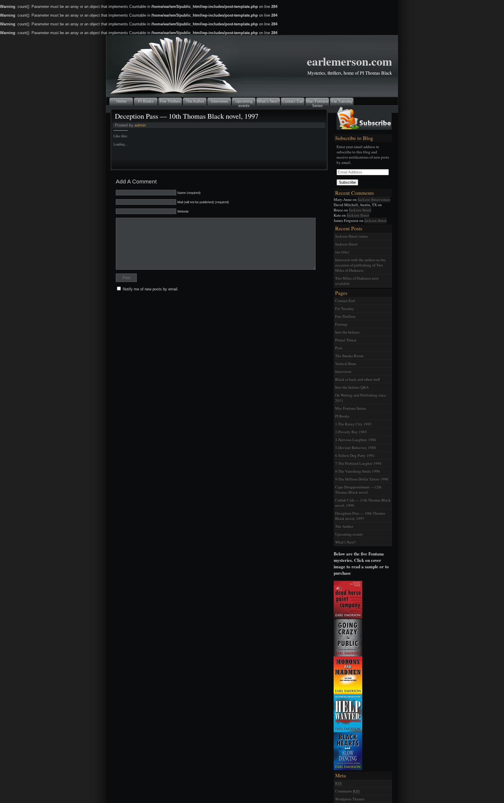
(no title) (342, 252)
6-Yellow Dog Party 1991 (355, 455)
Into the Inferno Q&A (352, 387)
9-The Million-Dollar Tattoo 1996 (361, 479)
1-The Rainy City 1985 (353, 424)
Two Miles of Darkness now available (357, 281)
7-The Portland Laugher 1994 (358, 463)
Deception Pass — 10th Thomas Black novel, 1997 (186, 116)
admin (140, 125)
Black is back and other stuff (357, 379)
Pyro (338, 347)
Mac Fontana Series (317, 102)
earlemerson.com (349, 61)
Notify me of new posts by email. (150, 289)
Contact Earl (292, 101)
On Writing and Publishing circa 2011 (360, 397)
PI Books (146, 101)
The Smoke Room (349, 355)
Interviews (219, 101)
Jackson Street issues (374, 199)
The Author (195, 101)
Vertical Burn (345, 363)
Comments (347, 791)
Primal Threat (345, 340)
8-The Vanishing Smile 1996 (357, 471)
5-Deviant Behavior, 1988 (355, 447)
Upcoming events (243, 102)
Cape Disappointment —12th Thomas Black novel (358, 489)
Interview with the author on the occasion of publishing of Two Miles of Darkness (360, 265)
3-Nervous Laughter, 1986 (355, 439)
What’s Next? (268, 101)
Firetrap (341, 324)
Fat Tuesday (342, 101)
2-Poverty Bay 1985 (351, 431)
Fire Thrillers (170, 101)
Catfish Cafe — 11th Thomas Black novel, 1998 (363, 502)
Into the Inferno (347, 332)
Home (121, 101)
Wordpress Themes (350, 799)
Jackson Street (360, 210)
